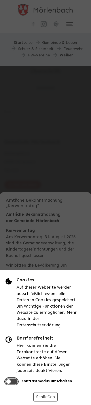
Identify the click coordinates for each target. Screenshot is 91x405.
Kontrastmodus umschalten (46, 381)
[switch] (11, 381)
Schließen (45, 396)
